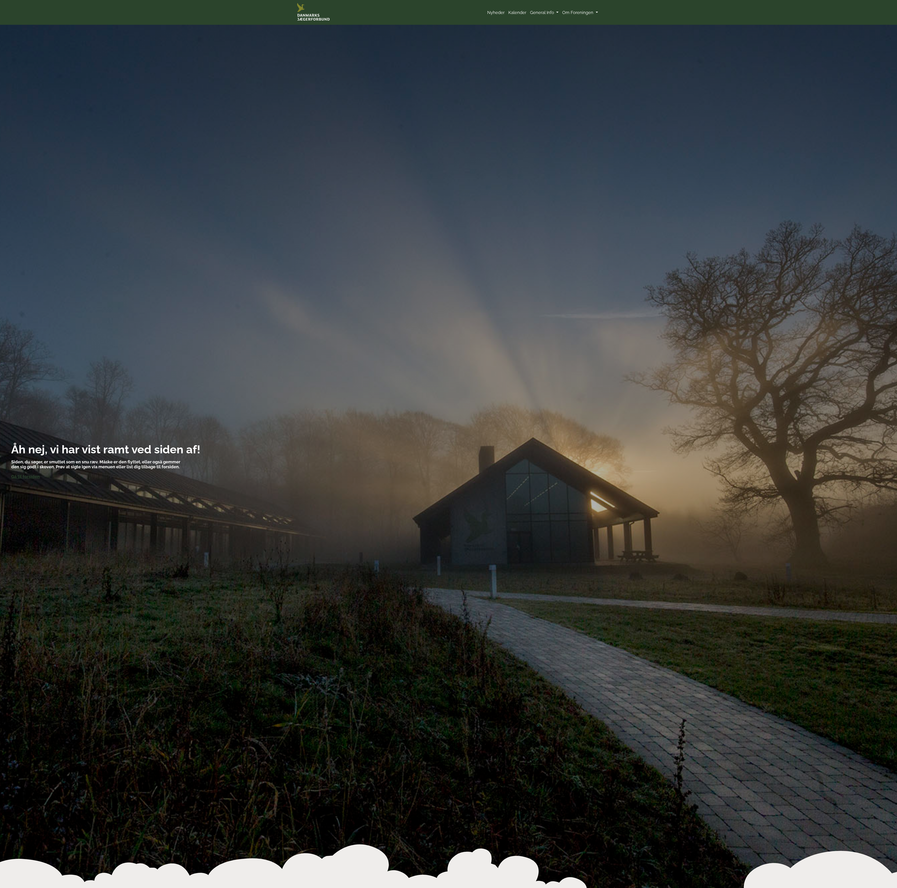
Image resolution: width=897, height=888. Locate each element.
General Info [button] (542, 12)
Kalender (517, 12)
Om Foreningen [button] (578, 12)
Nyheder (496, 12)
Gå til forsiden (25, 476)
